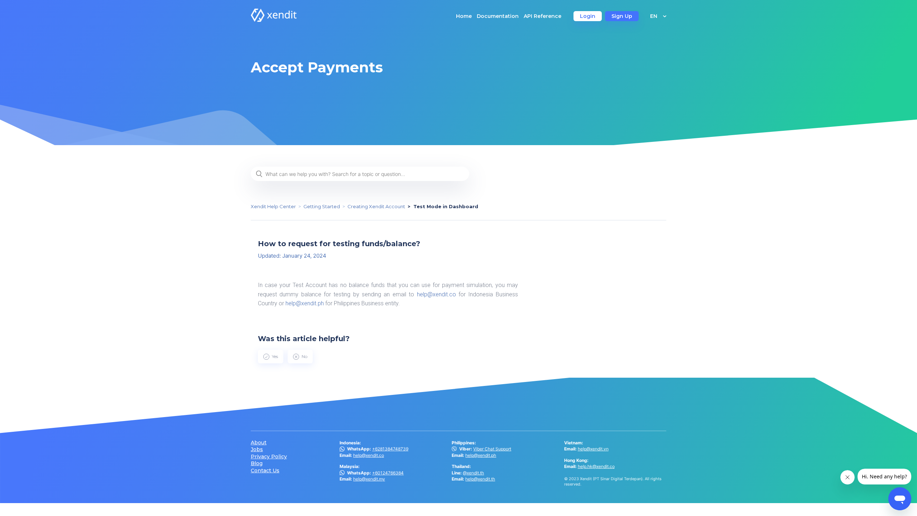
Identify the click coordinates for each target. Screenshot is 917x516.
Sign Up (621, 16)
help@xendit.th (480, 479)
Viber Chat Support (492, 449)
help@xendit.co (436, 294)
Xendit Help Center (273, 206)
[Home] (274, 19)
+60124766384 (388, 473)
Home (464, 16)
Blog (257, 463)
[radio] (270, 356)
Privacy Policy (269, 457)
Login (587, 16)
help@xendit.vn (593, 449)
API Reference (542, 16)
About (259, 443)
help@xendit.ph (304, 303)
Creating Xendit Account (376, 206)
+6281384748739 (390, 449)
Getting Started (321, 206)
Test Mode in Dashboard (445, 206)
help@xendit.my (369, 479)
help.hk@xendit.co (596, 466)
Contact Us (265, 471)
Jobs (257, 449)
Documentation (498, 16)
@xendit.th (473, 473)
